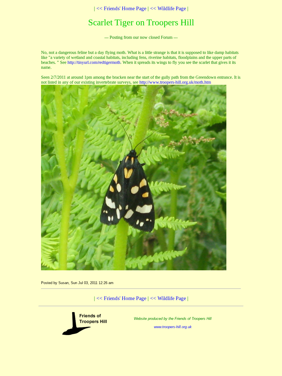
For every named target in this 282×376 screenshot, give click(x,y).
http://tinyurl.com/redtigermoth (93, 62)
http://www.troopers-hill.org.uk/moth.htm (175, 82)
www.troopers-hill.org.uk (173, 327)
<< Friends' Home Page (121, 8)
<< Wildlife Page (168, 8)
